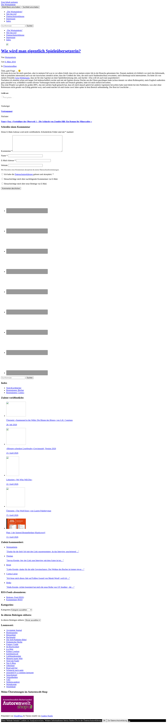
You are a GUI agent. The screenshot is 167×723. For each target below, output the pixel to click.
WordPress (18, 716)
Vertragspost (6, 111)
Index (8, 21)
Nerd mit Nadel (12, 661)
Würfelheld (11, 687)
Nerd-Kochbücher (13, 388)
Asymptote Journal (14, 630)
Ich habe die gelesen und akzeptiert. (29, 174)
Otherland (10, 665)
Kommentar (6, 151)
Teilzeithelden (12, 677)
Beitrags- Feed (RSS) (15, 597)
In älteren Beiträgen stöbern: (12, 620)
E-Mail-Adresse (8, 160)
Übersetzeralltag (10, 66)
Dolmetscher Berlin (14, 642)
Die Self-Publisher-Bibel (16, 640)
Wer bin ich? (11, 14)
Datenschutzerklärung (15, 16)
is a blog (9, 649)
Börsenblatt (11, 635)
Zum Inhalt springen (9, 2)
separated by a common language (20, 672)
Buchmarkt (10, 637)
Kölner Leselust (12, 651)
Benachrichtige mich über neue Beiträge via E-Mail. (25, 184)
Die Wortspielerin (8, 4)
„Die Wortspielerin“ (14, 12)
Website (4, 165)
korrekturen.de (12, 654)
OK (104, 721)
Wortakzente (11, 684)
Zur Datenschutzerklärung (117, 721)
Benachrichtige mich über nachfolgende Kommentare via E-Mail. (31, 179)
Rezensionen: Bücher (15, 390)
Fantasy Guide (12, 644)
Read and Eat (11, 668)
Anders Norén (47, 716)
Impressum (10, 19)
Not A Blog (11, 663)
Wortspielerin (10, 57)
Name (4, 156)
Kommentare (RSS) (14, 600)
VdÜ (8, 680)
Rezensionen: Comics (15, 392)
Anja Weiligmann (22, 78)
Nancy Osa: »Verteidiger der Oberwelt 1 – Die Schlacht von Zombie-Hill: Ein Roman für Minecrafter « (46, 121)
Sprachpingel (11, 675)
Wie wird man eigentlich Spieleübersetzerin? (41, 50)
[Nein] (129, 721)
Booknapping (11, 632)
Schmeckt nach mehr (14, 670)
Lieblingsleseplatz (13, 656)
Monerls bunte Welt (14, 658)
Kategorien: (6, 610)
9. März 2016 (10, 62)
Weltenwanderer (13, 682)
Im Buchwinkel (12, 647)
